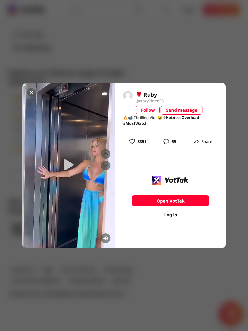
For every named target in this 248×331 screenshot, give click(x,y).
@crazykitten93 (150, 100)
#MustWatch (135, 123)
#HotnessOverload (181, 117)
